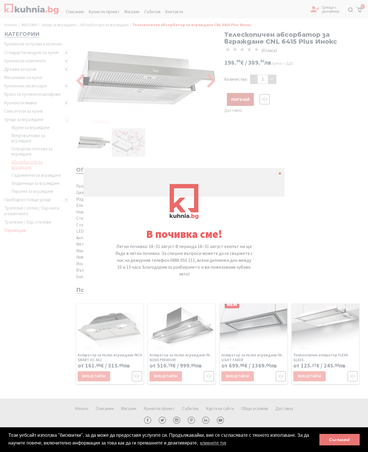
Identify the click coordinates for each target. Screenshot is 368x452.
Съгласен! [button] (339, 439)
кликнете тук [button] (213, 443)
